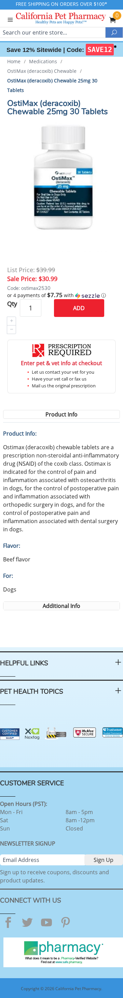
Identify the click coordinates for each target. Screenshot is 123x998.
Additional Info (61, 606)
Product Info (61, 414)
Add (79, 308)
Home (13, 61)
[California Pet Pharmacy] (70, 19)
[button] (61, 295)
